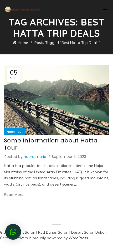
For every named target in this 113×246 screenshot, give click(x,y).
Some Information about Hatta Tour (50, 143)
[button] (13, 232)
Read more (14, 194)
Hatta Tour (15, 132)
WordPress (78, 237)
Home (23, 42)
